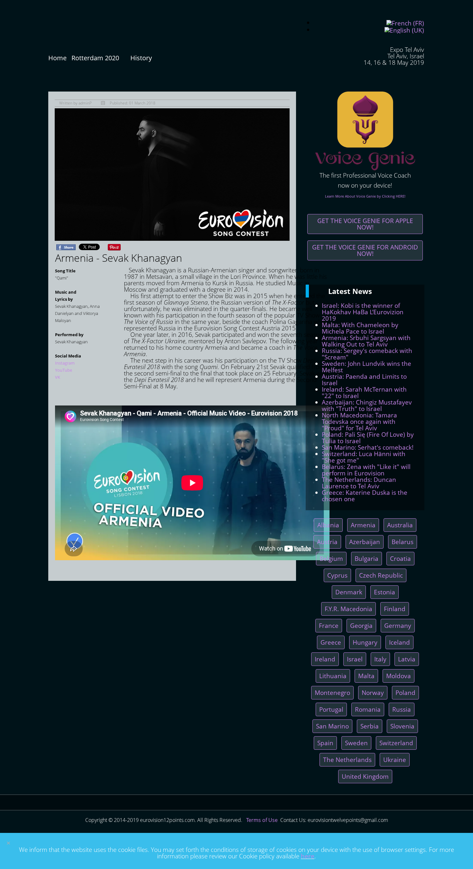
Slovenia (402, 726)
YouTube (63, 370)
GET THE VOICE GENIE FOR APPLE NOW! (365, 224)
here (307, 856)
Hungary (365, 642)
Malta (366, 676)
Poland (405, 692)
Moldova (398, 676)
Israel (355, 659)
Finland (394, 609)
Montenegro (332, 692)
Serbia (369, 726)
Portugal (331, 709)
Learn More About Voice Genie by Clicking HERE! (365, 196)
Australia (400, 525)
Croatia (400, 558)
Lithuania (333, 676)
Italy (380, 659)
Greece (330, 642)
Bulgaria (366, 558)
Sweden (356, 743)
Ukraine (394, 760)
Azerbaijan (364, 542)
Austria (327, 542)
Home (57, 58)
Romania (368, 709)
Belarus (402, 542)
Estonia (384, 592)
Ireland (325, 659)
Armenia (363, 525)
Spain (325, 743)
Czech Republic (381, 575)
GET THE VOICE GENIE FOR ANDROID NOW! (365, 250)
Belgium (331, 558)
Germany (397, 625)
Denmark (348, 592)
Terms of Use (262, 820)
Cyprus (337, 575)
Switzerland (396, 743)
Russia (401, 709)
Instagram (65, 363)
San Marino (332, 726)
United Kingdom (365, 776)
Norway (373, 692)
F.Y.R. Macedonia (348, 609)
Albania (328, 525)
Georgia (361, 625)
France (329, 625)
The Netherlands (347, 760)
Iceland (399, 642)
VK (57, 377)
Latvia (406, 659)
